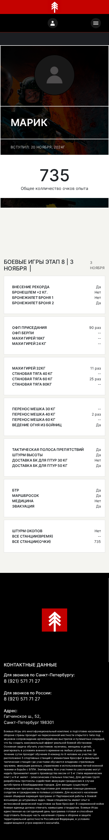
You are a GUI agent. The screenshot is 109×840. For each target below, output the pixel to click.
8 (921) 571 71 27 (22, 681)
